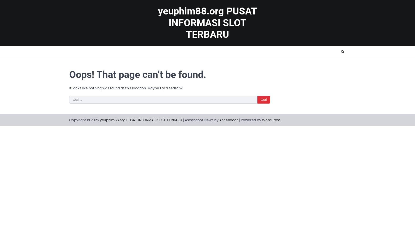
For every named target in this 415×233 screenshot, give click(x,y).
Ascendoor (228, 120)
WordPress (271, 120)
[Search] (342, 52)
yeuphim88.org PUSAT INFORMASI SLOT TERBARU (207, 22)
